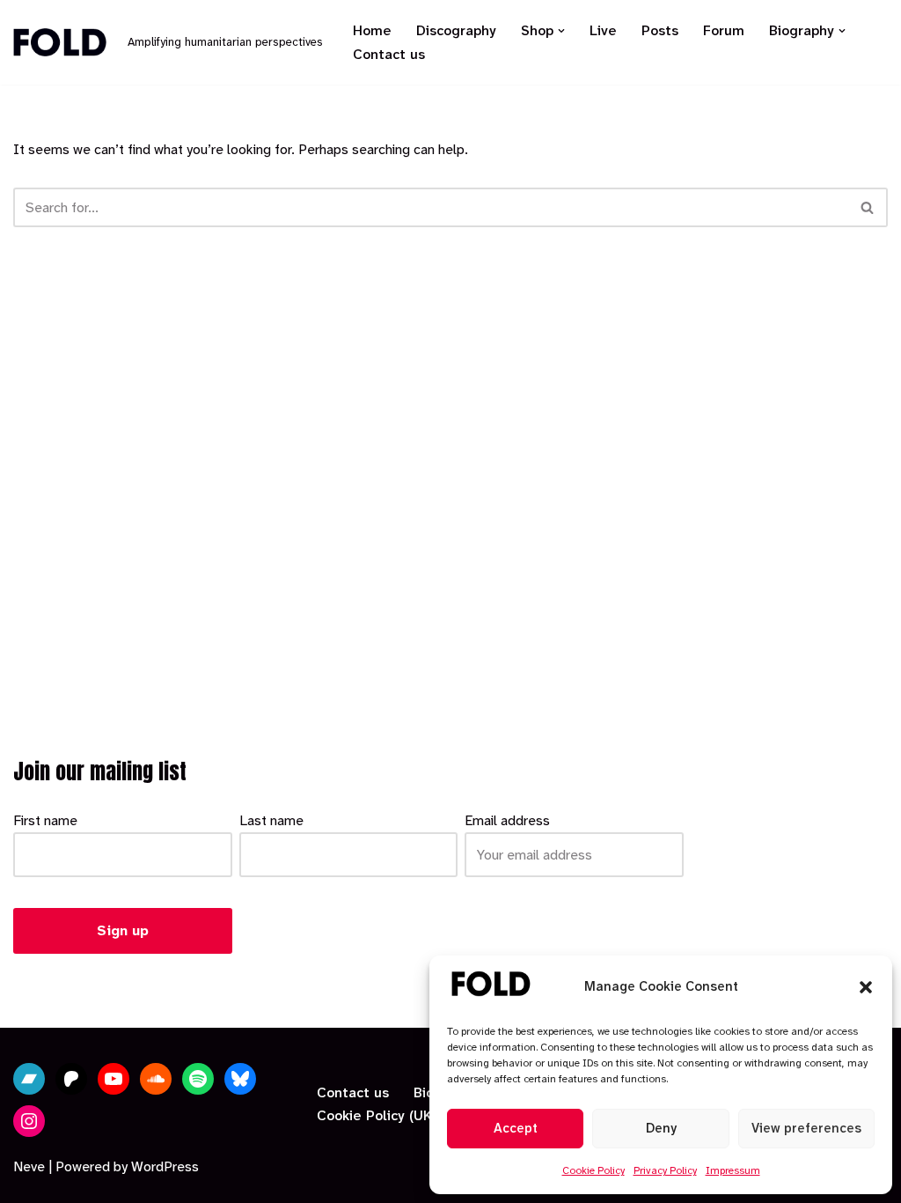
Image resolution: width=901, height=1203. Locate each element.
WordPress (165, 1166)
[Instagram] (29, 1121)
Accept (516, 1128)
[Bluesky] (240, 1079)
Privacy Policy (665, 1170)
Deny (661, 1128)
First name (45, 820)
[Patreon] (71, 1079)
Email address (507, 820)
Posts (659, 30)
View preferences (806, 1128)
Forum (723, 30)
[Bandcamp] (29, 1079)
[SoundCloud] (156, 1079)
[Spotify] (198, 1079)
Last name (271, 820)
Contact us (389, 54)
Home (372, 30)
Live (603, 30)
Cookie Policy (593, 1170)
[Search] (868, 207)
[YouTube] (113, 1079)
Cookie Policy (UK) (377, 1115)
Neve (29, 1166)
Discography (456, 30)
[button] (866, 987)
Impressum (733, 1170)
